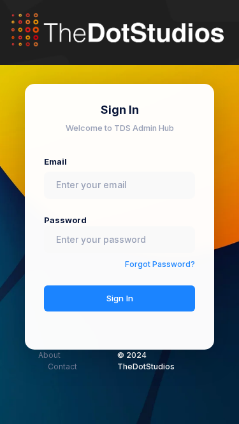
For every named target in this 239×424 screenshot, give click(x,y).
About (49, 355)
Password (65, 220)
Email (55, 162)
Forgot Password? (160, 264)
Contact (62, 366)
